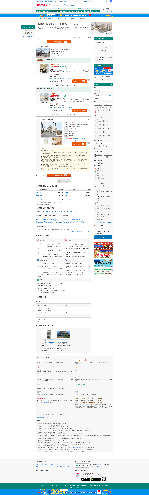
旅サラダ (108, 1)
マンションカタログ (41, 473)
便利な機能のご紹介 (94, 466)
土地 (82, 11)
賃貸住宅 (39, 11)
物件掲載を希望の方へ (76, 485)
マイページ (104, 59)
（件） (39, 192)
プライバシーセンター (58, 485)
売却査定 (87, 11)
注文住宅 (78, 11)
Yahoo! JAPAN (87, 1)
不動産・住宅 (39, 464)
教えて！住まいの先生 (53, 473)
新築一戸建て (63, 11)
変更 (110, 90)
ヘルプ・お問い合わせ (102, 485)
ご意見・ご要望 (92, 485)
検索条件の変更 (98, 84)
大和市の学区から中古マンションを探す (81, 231)
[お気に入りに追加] (88, 81)
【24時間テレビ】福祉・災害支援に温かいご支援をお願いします (51, 1)
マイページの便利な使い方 (28, 36)
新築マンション (47, 11)
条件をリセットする (108, 47)
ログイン (54, 6)
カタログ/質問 (94, 11)
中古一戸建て (71, 11)
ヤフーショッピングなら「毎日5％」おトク (68, 6)
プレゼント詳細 (46, 402)
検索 (111, 1)
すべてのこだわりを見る (106, 222)
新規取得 (63, 4)
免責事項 (85, 485)
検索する (104, 237)
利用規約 (67, 485)
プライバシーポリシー (46, 485)
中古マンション (55, 11)
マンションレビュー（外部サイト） (71, 447)
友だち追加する (83, 465)
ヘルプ (92, 1)
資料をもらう (79, 81)
